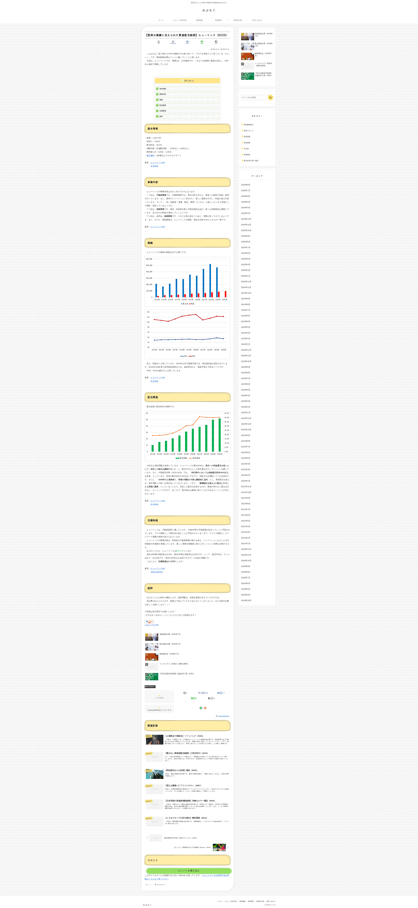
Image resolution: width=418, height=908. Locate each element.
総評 (161, 116)
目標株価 (162, 111)
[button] (216, 42)
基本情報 (162, 89)
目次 (186, 81)
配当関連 (162, 105)
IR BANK (154, 166)
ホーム (220, 901)
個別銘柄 (242, 901)
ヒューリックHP (158, 162)
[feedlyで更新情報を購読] (201, 708)
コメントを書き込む (188, 870)
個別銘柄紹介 (151, 686)
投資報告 (251, 901)
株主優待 (150, 155)
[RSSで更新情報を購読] (205, 708)
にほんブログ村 (151, 625)
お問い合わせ (270, 901)
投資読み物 (260, 901)
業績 (161, 100)
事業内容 (162, 94)
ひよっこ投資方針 (231, 901)
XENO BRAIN (157, 572)
